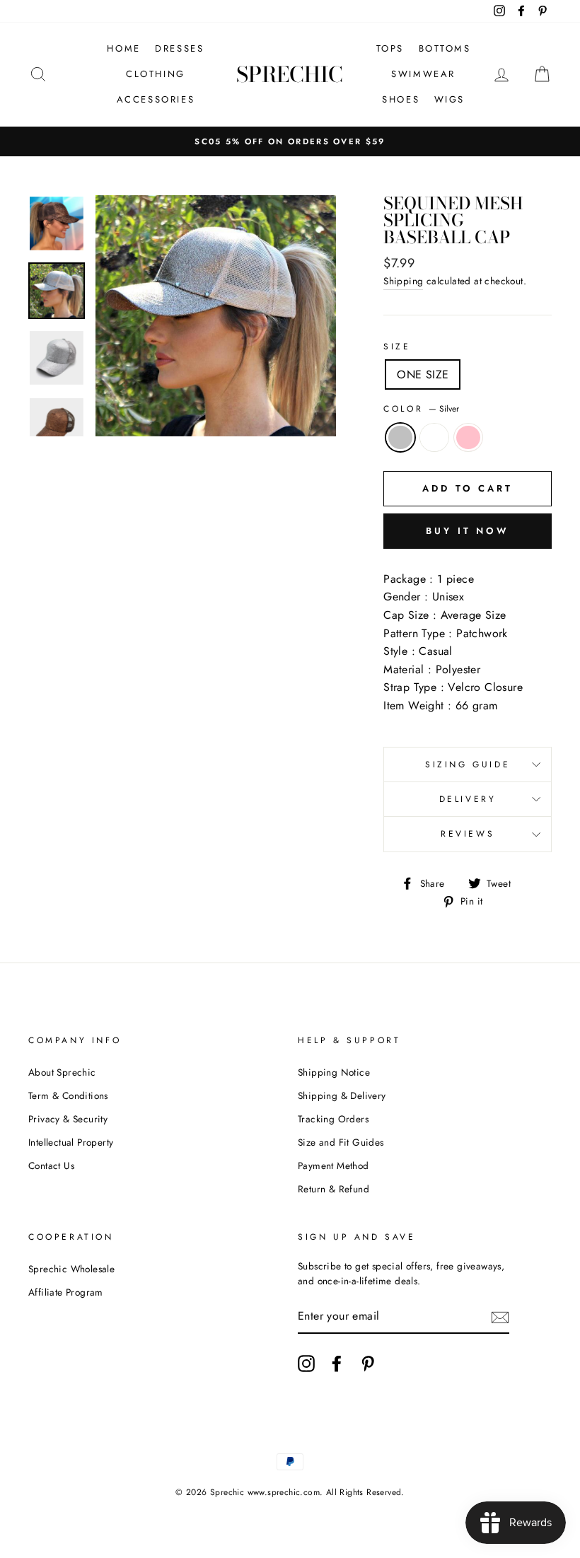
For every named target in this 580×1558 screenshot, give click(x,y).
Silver (400, 438)
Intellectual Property (70, 1142)
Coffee (434, 438)
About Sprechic (62, 1072)
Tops (390, 48)
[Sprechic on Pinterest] (367, 1363)
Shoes (400, 99)
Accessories (156, 99)
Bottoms (445, 48)
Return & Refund (333, 1189)
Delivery (468, 799)
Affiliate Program (65, 1292)
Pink (468, 438)
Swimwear (423, 74)
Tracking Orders (333, 1119)
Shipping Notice (334, 1072)
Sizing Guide (467, 764)
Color (421, 408)
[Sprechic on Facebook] (336, 1363)
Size (396, 346)
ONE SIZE (422, 374)
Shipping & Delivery (342, 1095)
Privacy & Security (68, 1119)
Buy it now (467, 530)
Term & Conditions (68, 1095)
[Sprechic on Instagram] (306, 1363)
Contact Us (51, 1165)
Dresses (179, 48)
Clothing (155, 74)
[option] (290, 141)
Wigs (449, 99)
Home (123, 48)
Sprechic (289, 74)
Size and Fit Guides (341, 1142)
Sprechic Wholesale (71, 1269)
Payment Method (333, 1165)
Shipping (403, 281)
